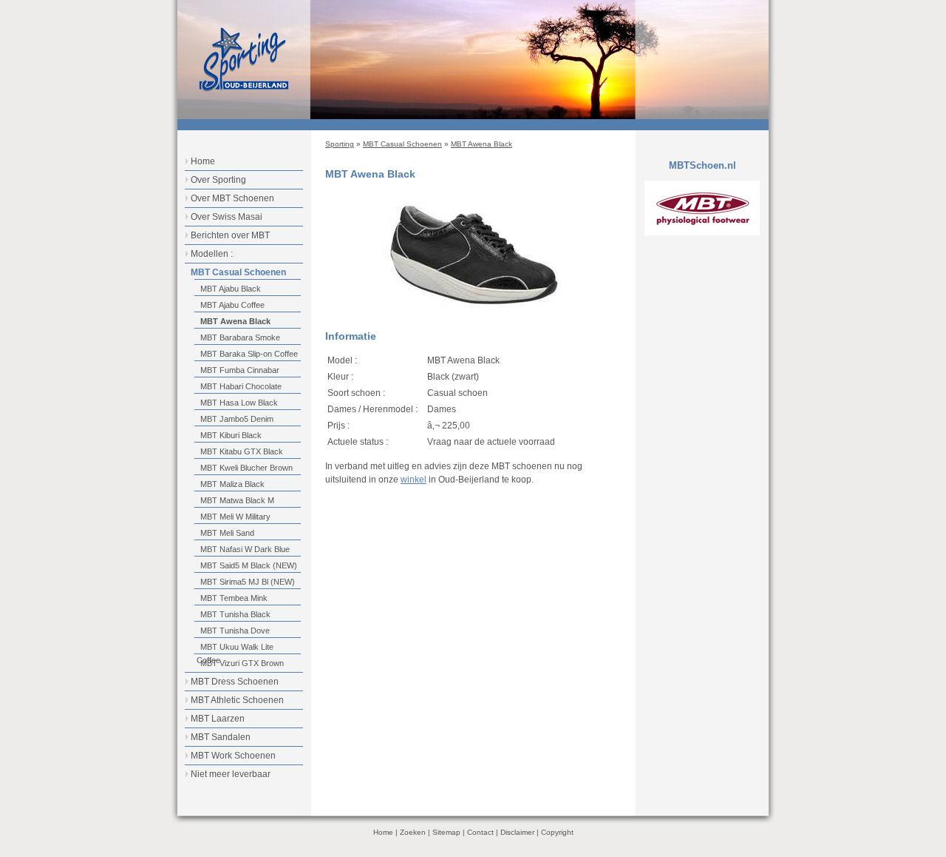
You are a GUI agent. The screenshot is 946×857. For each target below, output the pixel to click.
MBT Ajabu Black (230, 288)
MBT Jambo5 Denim (236, 418)
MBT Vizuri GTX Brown (242, 663)
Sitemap (446, 832)
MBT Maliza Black (232, 484)
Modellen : (212, 254)
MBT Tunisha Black (235, 614)
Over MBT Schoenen (232, 198)
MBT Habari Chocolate (241, 386)
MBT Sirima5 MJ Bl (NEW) (247, 581)
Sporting (339, 144)
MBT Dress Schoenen (235, 681)
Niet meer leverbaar (230, 774)
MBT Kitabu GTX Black (241, 451)
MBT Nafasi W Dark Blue (245, 549)
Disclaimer (517, 832)
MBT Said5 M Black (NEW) (248, 565)
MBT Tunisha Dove (235, 630)
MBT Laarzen (218, 718)
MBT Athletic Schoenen (237, 700)
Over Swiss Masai (226, 217)
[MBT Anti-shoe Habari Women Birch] (473, 310)
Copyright (557, 832)
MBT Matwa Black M (237, 500)
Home (203, 161)
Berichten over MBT (230, 235)
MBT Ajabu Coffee (232, 304)
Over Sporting (218, 180)
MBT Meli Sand (227, 532)
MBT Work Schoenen (233, 755)
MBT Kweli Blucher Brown (246, 467)
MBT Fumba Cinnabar (239, 370)
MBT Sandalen (221, 737)
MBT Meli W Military (235, 516)
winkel (413, 479)
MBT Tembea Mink (234, 598)
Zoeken (413, 832)
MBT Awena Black (481, 144)
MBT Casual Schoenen (402, 144)
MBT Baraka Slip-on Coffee (249, 353)
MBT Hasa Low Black (239, 402)
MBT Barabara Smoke (240, 337)
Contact (480, 832)
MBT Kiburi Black (231, 435)
